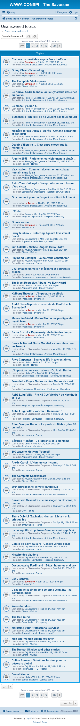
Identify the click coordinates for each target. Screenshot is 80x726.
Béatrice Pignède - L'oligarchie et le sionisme (40, 440)
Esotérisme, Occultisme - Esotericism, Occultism (46, 192)
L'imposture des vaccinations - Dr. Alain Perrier (42, 370)
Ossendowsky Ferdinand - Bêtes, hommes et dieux (44, 565)
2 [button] (32, 46)
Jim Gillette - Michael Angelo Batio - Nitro (38, 247)
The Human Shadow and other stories (36, 649)
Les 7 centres (20, 578)
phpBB (29, 718)
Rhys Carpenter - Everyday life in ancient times (41, 359)
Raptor (28, 214)
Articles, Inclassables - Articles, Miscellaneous (44, 64)
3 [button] (37, 46)
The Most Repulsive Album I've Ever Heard (39, 282)
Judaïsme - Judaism (32, 446)
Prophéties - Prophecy (33, 299)
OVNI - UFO (28, 511)
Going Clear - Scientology (28, 70)
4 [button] (41, 46)
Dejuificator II (31, 239)
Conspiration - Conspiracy (35, 622)
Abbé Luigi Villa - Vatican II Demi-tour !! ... (38, 411)
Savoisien (30, 62)
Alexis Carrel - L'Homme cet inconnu (35, 462)
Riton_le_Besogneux (35, 98)
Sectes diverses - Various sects (37, 679)
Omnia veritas (20, 222)
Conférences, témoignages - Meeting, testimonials (46, 277)
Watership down (22, 606)
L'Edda (16, 211)
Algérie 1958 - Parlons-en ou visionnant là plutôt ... (44, 158)
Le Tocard (30, 203)
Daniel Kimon (20, 674)
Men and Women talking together (33, 638)
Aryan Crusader (33, 250)
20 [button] (54, 46)
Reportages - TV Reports (34, 75)
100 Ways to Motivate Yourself (31, 451)
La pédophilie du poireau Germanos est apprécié (43, 530)
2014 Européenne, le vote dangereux (35, 486)
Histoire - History (30, 164)
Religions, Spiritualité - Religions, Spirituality (43, 216)
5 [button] (46, 46)
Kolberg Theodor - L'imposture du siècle (37, 293)
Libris (27, 274)
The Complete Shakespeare (29, 81)
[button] (22, 45)
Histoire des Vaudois (25, 554)
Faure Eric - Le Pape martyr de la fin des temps (42, 332)
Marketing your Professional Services (35, 627)
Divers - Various (30, 86)
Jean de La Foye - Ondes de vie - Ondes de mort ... (44, 381)
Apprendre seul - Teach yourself (38, 241)
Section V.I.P (28, 227)
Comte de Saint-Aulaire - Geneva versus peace (41, 543)
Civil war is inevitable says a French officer (39, 59)
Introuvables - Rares (32, 263)
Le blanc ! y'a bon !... (25, 105)
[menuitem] (11, 12)
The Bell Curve (21, 617)
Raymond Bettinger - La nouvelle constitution (40, 257)
